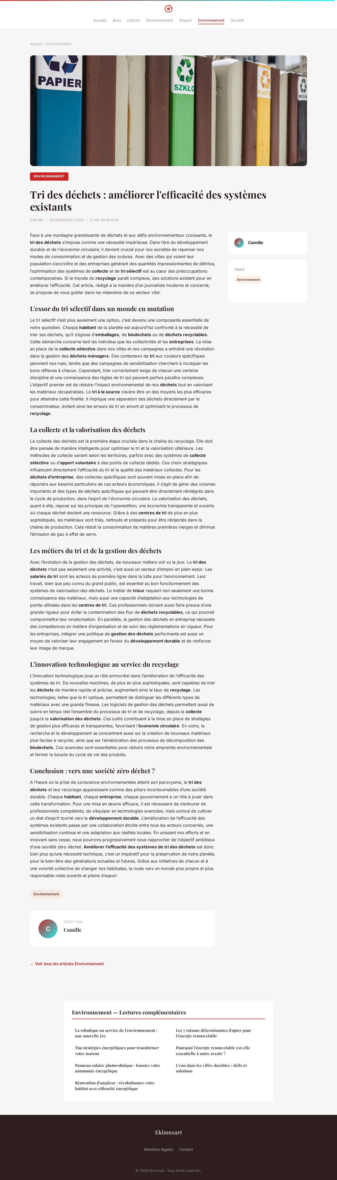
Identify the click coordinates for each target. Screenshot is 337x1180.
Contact (186, 1149)
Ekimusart (168, 1132)
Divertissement (159, 20)
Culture (133, 20)
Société (237, 20)
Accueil (99, 20)
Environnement (211, 20)
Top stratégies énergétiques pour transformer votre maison (117, 1050)
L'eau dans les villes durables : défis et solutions (211, 1068)
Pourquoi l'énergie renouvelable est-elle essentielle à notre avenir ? (213, 1050)
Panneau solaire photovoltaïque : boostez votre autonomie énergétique (117, 1068)
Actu (117, 20)
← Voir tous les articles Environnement (67, 963)
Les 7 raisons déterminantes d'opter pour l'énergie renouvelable (213, 1033)
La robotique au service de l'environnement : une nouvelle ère (116, 1033)
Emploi (185, 20)
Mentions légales (158, 1149)
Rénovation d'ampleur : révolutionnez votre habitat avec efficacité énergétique (115, 1085)
